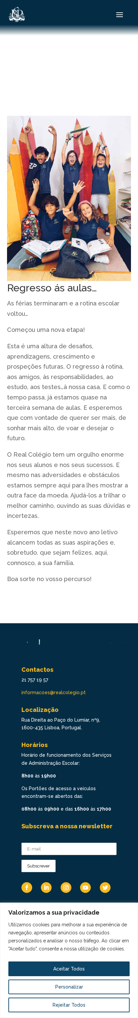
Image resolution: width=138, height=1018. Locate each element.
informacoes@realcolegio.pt (53, 692)
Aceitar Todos (69, 968)
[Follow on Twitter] (105, 887)
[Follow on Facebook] (26, 887)
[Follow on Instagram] (66, 887)
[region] (69, 960)
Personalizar (69, 987)
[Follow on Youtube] (85, 887)
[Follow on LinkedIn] (46, 887)
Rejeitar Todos (69, 1005)
